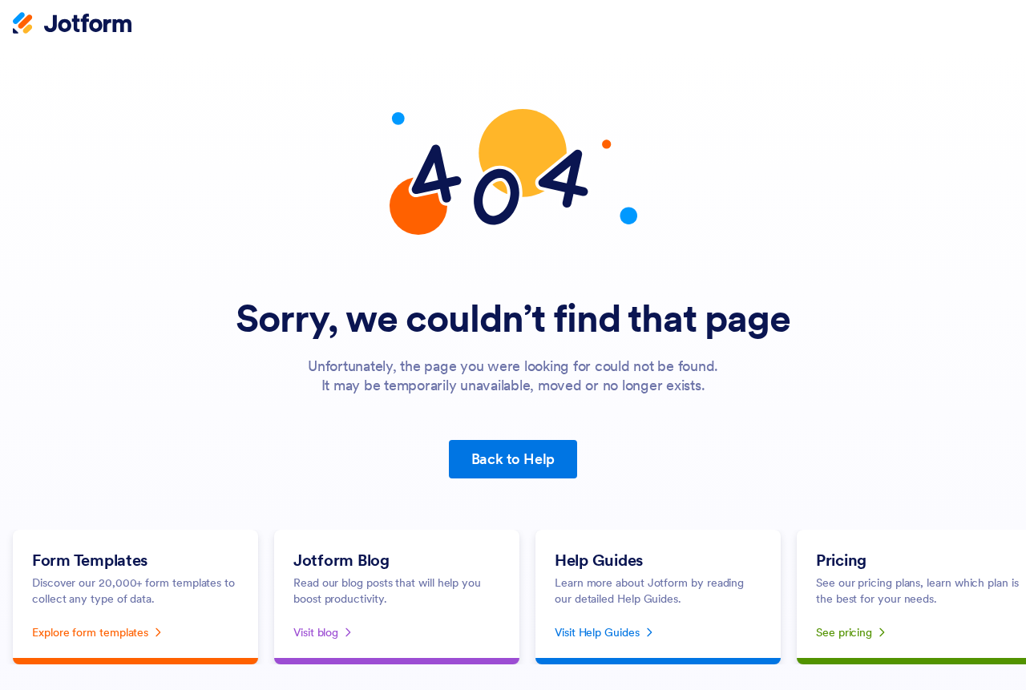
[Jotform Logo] (72, 25)
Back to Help (513, 459)
